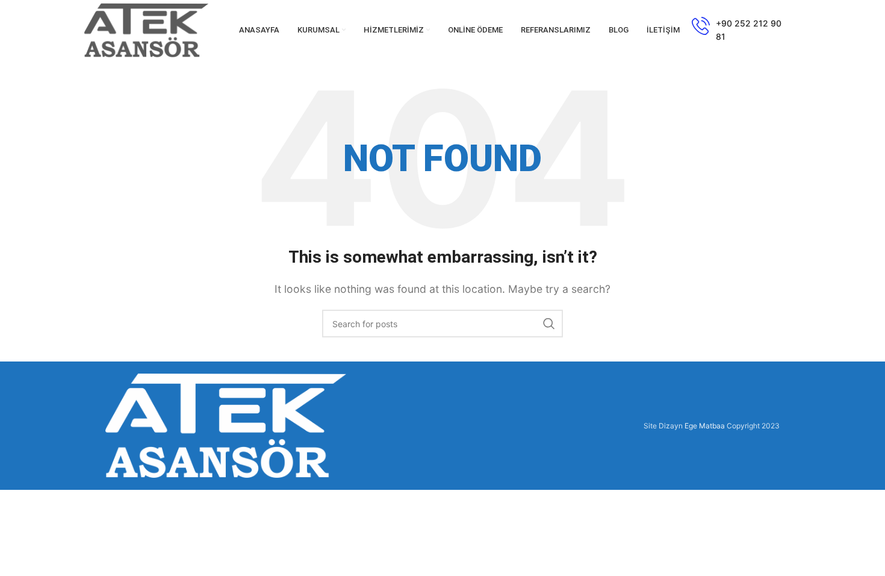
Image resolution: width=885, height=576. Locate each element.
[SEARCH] (549, 323)
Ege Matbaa (705, 425)
